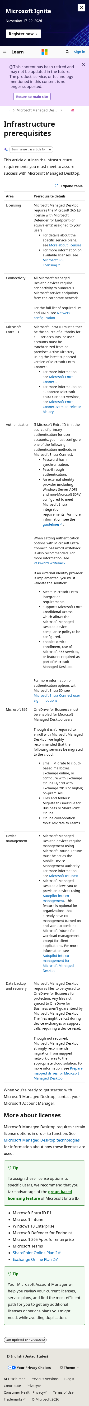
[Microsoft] (45, 52)
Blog (67, 1379)
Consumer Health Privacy (24, 1392)
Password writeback (49, 563)
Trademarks (13, 1399)
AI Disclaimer (14, 1379)
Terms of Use (63, 1392)
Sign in (79, 51)
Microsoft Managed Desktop (38, 110)
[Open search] (67, 52)
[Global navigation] (4, 52)
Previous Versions (45, 1379)
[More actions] (81, 110)
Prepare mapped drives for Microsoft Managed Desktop (58, 1073)
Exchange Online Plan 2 (34, 1259)
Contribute (12, 1385)
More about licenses (65, 245)
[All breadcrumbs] (8, 110)
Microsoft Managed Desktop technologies (42, 1140)
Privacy (32, 1385)
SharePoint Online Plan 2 (35, 1252)
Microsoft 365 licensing (53, 262)
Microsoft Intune (62, 875)
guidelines (51, 524)
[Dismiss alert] (81, 7)
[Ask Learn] (73, 110)
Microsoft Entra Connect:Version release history (62, 406)
